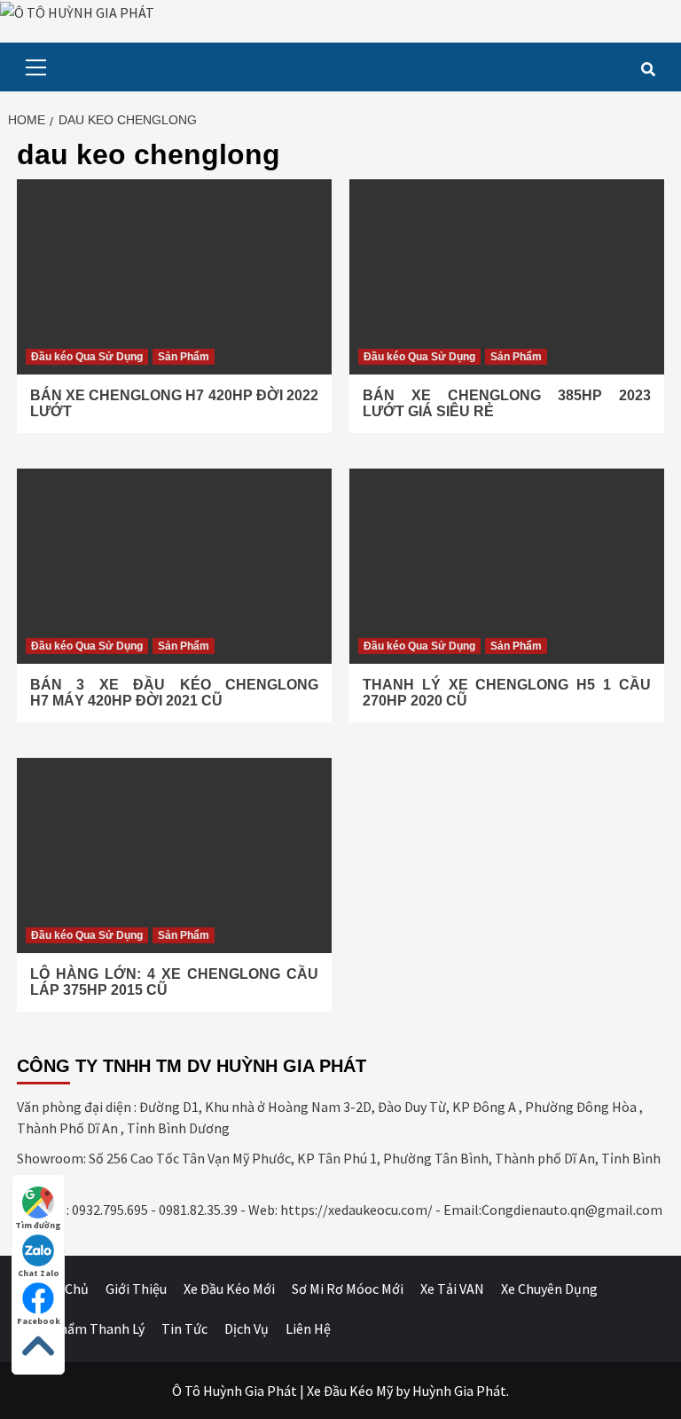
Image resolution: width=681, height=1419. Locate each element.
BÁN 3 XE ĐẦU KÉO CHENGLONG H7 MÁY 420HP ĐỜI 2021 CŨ (174, 692)
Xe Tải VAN (452, 1288)
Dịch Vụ (246, 1328)
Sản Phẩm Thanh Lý (85, 1328)
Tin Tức (184, 1328)
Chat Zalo (38, 1273)
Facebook (38, 1321)
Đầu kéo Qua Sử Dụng (87, 357)
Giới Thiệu (136, 1288)
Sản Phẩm (183, 357)
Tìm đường (38, 1225)
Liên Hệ (308, 1328)
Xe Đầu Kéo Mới (229, 1288)
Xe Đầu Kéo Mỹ (350, 1390)
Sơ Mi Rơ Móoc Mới (347, 1288)
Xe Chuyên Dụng (549, 1288)
